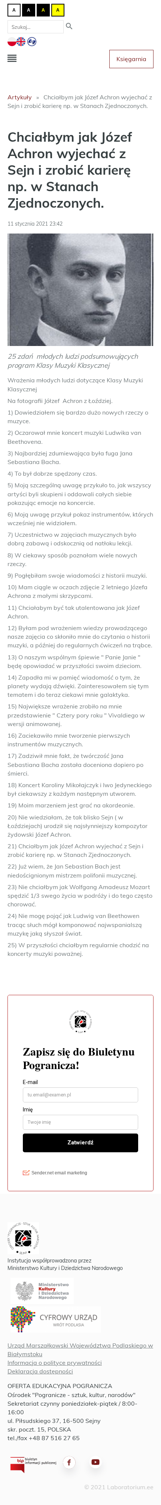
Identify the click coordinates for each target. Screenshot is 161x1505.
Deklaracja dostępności (40, 1371)
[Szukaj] (69, 26)
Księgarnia (131, 59)
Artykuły (19, 97)
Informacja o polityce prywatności (54, 1362)
